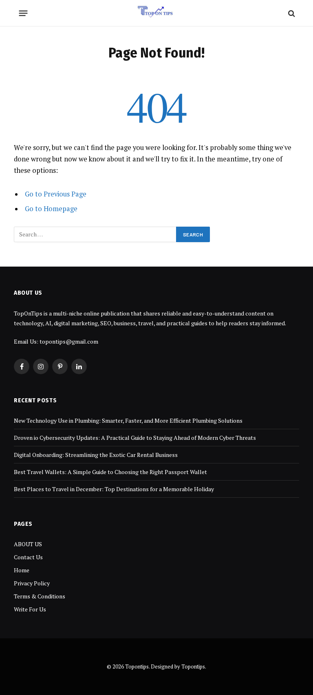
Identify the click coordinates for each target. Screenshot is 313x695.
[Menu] (23, 13)
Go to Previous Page (55, 194)
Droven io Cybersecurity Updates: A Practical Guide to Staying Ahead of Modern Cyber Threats (135, 437)
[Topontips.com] (157, 13)
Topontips (193, 666)
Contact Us (28, 557)
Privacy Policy (32, 583)
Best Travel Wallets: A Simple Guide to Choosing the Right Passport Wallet (110, 472)
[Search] (291, 13)
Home (21, 570)
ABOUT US (28, 544)
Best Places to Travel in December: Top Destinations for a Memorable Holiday (114, 489)
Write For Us (30, 609)
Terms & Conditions (39, 596)
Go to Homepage (51, 208)
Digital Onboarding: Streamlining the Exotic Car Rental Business (96, 455)
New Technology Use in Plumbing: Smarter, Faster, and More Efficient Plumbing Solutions (128, 420)
